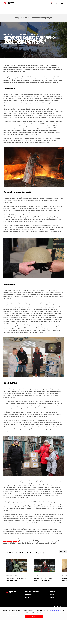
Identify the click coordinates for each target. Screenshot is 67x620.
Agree (34, 616)
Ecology (28, 597)
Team (52, 594)
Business (28, 594)
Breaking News (9, 34)
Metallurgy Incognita (32, 591)
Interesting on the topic (25, 553)
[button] (61, 551)
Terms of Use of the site (54, 610)
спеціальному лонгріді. (11, 541)
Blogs (52, 597)
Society (52, 591)
